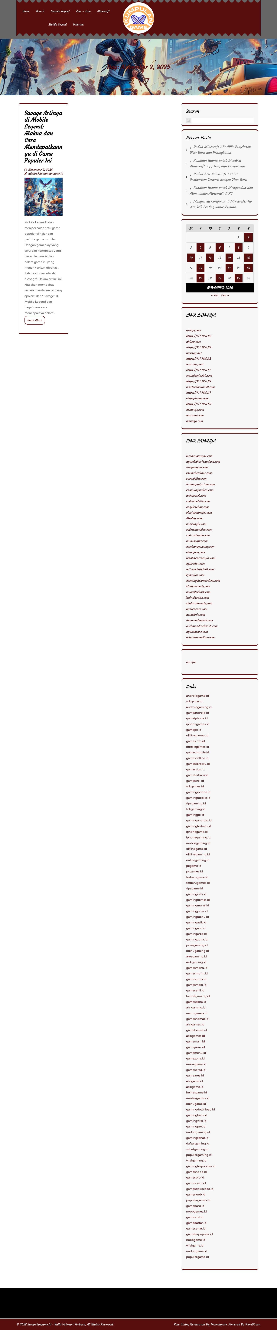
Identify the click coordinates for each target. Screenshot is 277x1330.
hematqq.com (195, 409)
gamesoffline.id (197, 758)
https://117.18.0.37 (198, 392)
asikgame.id (194, 1087)
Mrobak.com (194, 518)
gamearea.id (195, 1075)
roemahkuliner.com (199, 473)
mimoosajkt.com (197, 541)
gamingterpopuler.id (201, 1166)
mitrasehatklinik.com (200, 569)
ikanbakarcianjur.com (200, 558)
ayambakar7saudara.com (203, 461)
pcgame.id (193, 866)
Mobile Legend (57, 24)
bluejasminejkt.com (199, 512)
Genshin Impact (60, 11)
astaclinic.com (195, 614)
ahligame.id (194, 1081)
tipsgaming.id (196, 803)
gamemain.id (195, 1041)
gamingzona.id (196, 939)
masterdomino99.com (200, 387)
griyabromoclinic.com (200, 637)
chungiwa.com (195, 552)
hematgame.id (196, 1092)
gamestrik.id (195, 781)
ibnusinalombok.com (199, 620)
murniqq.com (195, 415)
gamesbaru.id (196, 1183)
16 (248, 258)
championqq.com (197, 398)
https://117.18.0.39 (198, 347)
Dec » (225, 295)
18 (200, 268)
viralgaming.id (196, 1160)
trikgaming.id (195, 809)
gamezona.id (195, 1058)
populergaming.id (199, 1155)
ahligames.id (195, 1024)
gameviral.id (195, 1217)
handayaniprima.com (200, 484)
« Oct (214, 295)
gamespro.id (195, 1177)
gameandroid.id (197, 713)
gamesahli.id (195, 990)
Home (25, 11)
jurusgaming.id (197, 945)
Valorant (78, 24)
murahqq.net (195, 364)
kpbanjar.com (195, 575)
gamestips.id (195, 769)
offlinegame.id (196, 849)
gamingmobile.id (198, 798)
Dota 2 (40, 11)
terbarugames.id (198, 883)
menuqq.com (194, 421)
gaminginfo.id (196, 894)
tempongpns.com (197, 467)
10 (191, 258)
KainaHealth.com (197, 597)
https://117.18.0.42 (198, 358)
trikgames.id (195, 786)
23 (248, 268)
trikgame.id (194, 701)
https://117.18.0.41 (198, 370)
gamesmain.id (196, 985)
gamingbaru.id (196, 1115)
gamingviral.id (196, 1121)
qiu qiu (191, 662)
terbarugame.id (197, 877)
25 (200, 278)
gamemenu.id (196, 1053)
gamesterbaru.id (198, 764)
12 (210, 258)
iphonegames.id (197, 724)
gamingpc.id (195, 815)
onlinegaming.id (197, 860)
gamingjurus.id (197, 911)
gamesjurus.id (196, 979)
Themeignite (218, 1324)
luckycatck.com (196, 495)
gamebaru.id (195, 1206)
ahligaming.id (196, 1007)
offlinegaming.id (198, 854)
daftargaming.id (197, 1143)
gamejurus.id (195, 1047)
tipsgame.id (194, 888)
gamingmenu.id (197, 917)
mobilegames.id (197, 747)
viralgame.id (195, 1245)
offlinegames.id (197, 735)
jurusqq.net (194, 353)
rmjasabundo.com (198, 535)
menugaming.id (197, 951)
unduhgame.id (196, 1251)
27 (219, 278)
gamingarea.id (196, 934)
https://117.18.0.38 (198, 381)
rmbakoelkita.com (198, 501)
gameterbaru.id (197, 775)
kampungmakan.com (199, 490)
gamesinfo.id (195, 741)
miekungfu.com (196, 524)
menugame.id (196, 1104)
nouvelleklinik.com (198, 592)
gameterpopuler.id (199, 1234)
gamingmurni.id (197, 905)
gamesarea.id (195, 1070)
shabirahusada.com (199, 603)
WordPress (252, 1324)
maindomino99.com (199, 375)
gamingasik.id (196, 922)
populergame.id (197, 1257)
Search (192, 111)
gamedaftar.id (196, 1223)
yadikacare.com (196, 609)
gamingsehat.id (197, 1138)
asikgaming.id (196, 962)
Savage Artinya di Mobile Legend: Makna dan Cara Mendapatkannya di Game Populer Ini (43, 136)
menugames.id (196, 1013)
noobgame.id (195, 1240)
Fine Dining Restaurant (189, 1324)
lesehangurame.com (199, 456)
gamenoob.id (195, 1194)
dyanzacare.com (197, 631)
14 (229, 258)
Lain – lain (83, 11)
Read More (34, 320)
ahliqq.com (193, 341)
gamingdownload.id (200, 1109)
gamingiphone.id (198, 792)
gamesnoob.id (196, 1172)
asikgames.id (195, 1036)
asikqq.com (193, 330)
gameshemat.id (197, 1019)
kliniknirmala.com (198, 586)
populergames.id (198, 1200)
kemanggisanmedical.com (203, 580)
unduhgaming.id (198, 1132)
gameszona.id (196, 1002)
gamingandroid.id (199, 820)
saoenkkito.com (196, 478)
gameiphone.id (197, 718)
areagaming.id (196, 956)
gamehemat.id (196, 1030)
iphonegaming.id (198, 837)
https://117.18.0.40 (198, 404)
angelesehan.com (197, 507)
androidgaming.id (199, 707)
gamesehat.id (196, 1228)
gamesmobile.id (197, 752)
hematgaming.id (198, 996)
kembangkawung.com (200, 546)
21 (229, 268)
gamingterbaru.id (198, 826)
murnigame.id (196, 1064)
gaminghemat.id (198, 900)
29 (238, 278)
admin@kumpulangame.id (45, 173)
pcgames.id (194, 871)
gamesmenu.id (196, 968)
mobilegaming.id (198, 843)
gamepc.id (193, 730)
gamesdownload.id (199, 1189)
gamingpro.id (195, 1126)
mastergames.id (197, 1098)
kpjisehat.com (195, 563)
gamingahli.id (196, 928)
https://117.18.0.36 (198, 336)
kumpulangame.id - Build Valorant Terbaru (56, 1324)
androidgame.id (197, 696)
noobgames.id (196, 1211)
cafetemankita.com (199, 529)
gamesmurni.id (197, 973)
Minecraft (103, 11)
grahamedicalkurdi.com (202, 626)
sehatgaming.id (197, 1149)
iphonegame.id (197, 832)
